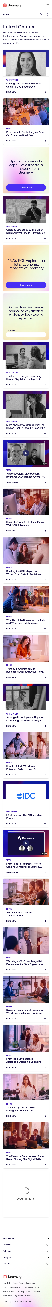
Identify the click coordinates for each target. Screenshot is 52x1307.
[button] (47, 5)
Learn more (26, 187)
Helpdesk (28, 1296)
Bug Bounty (18, 1296)
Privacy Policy (18, 1283)
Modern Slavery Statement (32, 1287)
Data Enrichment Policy (11, 1287)
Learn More (26, 285)
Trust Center (7, 1296)
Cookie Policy (30, 1283)
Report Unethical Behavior (30, 1292)
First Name (10, 331)
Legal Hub (6, 1283)
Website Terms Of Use (11, 1292)
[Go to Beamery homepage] (12, 5)
